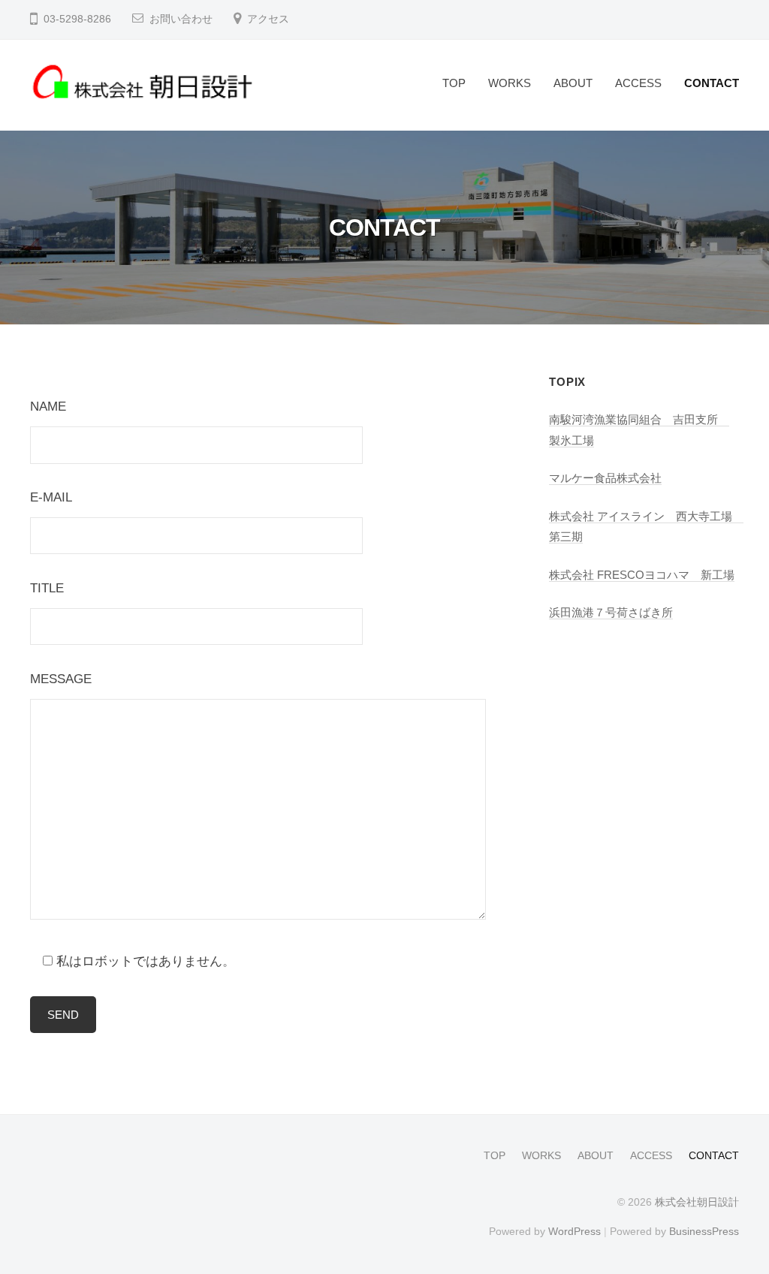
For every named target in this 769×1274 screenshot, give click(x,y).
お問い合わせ (181, 19)
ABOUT (573, 83)
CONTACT (711, 83)
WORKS (509, 83)
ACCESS (638, 83)
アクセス (268, 19)
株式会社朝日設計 (697, 1202)
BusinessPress (704, 1231)
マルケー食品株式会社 (605, 477)
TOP (454, 83)
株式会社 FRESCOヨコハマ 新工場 (641, 574)
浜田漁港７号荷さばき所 (611, 612)
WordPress (574, 1231)
